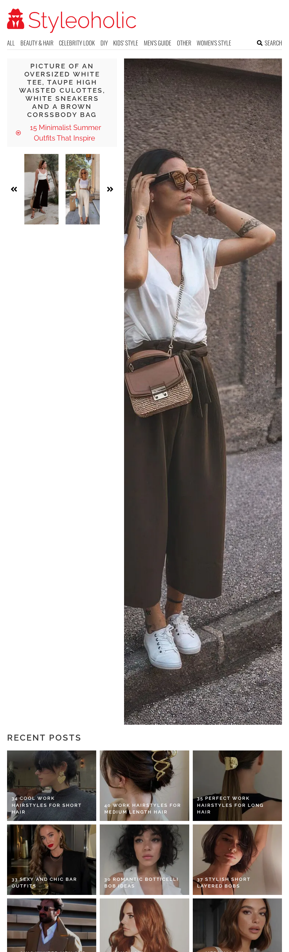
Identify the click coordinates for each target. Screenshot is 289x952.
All (11, 42)
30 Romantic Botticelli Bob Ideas (141, 883)
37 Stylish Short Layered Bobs (224, 883)
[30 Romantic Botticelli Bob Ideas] (144, 859)
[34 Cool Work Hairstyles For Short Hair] (51, 785)
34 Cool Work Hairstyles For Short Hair (47, 805)
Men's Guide (157, 42)
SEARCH (273, 42)
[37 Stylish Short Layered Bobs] (237, 859)
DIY (104, 42)
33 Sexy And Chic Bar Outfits (44, 883)
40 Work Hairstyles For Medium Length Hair (142, 809)
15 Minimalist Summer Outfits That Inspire (64, 132)
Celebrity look (77, 42)
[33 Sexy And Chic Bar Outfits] (51, 859)
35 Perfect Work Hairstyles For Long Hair (230, 805)
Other (184, 42)
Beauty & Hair (37, 42)
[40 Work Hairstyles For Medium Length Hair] (144, 785)
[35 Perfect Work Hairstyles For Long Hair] (237, 785)
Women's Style (214, 42)
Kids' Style (125, 42)
